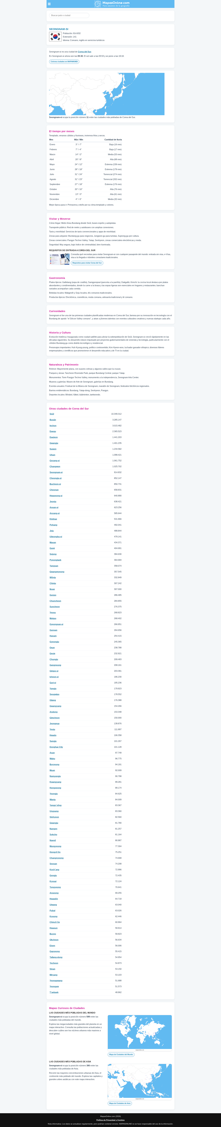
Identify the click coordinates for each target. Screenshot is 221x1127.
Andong (54, 712)
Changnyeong (57, 858)
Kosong (53, 916)
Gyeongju (54, 642)
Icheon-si (54, 677)
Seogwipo (54, 694)
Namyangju (55, 776)
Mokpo (53, 618)
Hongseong (55, 788)
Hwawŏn (54, 899)
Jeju (52, 531)
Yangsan (54, 566)
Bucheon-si (55, 484)
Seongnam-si (56, 472)
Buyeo (53, 934)
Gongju (53, 875)
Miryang (53, 975)
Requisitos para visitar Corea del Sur (87, 263)
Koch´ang (54, 870)
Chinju (53, 583)
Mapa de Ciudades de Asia (119, 1103)
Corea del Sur (84, 52)
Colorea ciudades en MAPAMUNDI (64, 62)
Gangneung (55, 665)
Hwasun (54, 928)
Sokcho (53, 834)
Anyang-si (55, 513)
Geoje (52, 653)
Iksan (52, 589)
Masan (53, 542)
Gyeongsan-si (56, 624)
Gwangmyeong (57, 572)
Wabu (52, 759)
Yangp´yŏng (56, 805)
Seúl (52, 414)
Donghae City (56, 747)
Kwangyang (55, 782)
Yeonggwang (56, 981)
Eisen (52, 946)
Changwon (55, 466)
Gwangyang (55, 706)
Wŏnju (53, 577)
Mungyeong (55, 846)
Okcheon (54, 940)
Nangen (53, 829)
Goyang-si (55, 461)
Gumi (52, 548)
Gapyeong (55, 951)
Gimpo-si (54, 671)
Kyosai (53, 881)
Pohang (53, 525)
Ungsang (54, 811)
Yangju (53, 689)
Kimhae (53, 519)
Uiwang (53, 905)
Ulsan (52, 455)
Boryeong (54, 764)
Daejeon (54, 437)
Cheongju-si (56, 478)
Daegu (53, 431)
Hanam (53, 636)
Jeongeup (54, 723)
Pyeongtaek (55, 560)
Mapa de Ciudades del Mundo (121, 1054)
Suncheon (55, 607)
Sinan (52, 969)
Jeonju (53, 501)
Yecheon (54, 963)
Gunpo (53, 595)
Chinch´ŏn (55, 922)
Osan (52, 648)
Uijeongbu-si (56, 537)
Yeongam (54, 986)
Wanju (53, 799)
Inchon (53, 426)
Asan (52, 753)
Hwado (53, 735)
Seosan (53, 864)
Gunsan (53, 630)
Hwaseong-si (56, 496)
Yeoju (52, 729)
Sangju (53, 741)
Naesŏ (53, 840)
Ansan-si (54, 507)
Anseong (54, 893)
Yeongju (54, 794)
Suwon (53, 449)
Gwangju (54, 443)
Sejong (53, 554)
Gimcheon (55, 718)
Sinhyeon (54, 817)
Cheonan (54, 490)
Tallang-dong (56, 957)
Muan (52, 770)
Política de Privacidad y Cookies (110, 1120)
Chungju (54, 659)
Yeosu (53, 612)
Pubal (52, 910)
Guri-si (53, 683)
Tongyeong (55, 887)
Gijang (53, 700)
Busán (53, 420)
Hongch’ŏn (55, 852)
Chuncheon (55, 601)
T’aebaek (54, 992)
